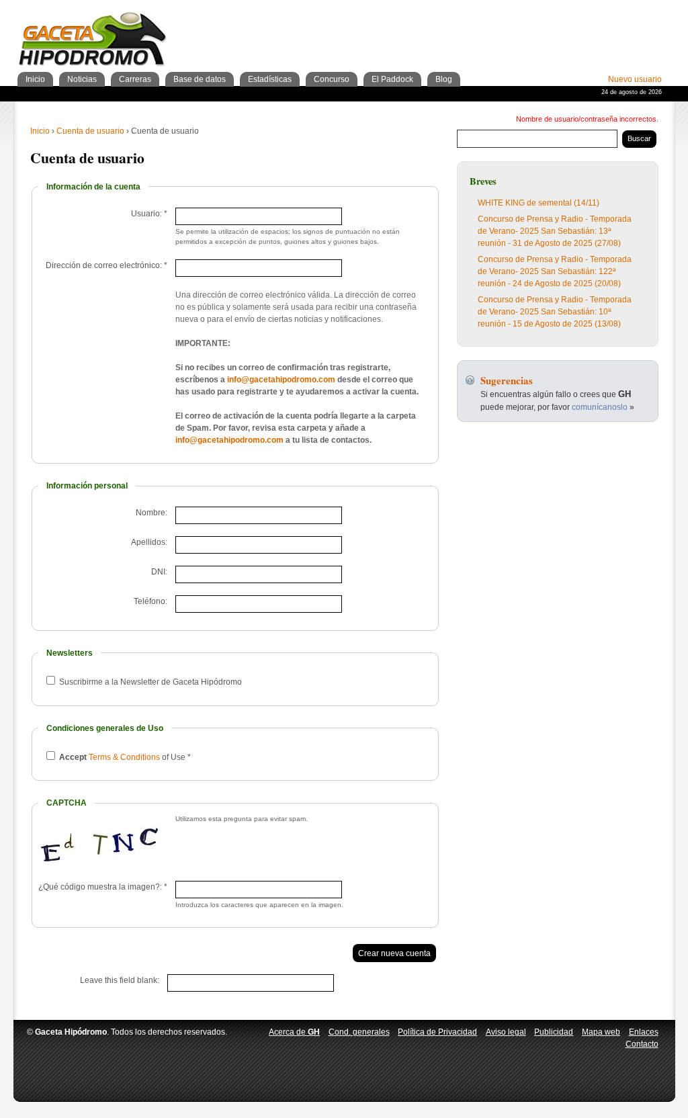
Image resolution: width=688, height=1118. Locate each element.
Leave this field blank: (119, 980)
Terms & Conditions (124, 757)
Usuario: (149, 213)
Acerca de (294, 1032)
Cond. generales (359, 1032)
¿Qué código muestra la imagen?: (102, 887)
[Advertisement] (504, 27)
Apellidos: (149, 542)
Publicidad (553, 1032)
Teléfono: (150, 601)
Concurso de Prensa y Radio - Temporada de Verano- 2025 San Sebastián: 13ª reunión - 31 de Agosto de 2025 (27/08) (555, 231)
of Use (125, 757)
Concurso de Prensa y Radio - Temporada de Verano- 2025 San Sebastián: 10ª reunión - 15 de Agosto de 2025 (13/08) (555, 312)
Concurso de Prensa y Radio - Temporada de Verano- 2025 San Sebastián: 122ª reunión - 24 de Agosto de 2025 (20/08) (555, 271)
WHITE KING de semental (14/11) (538, 203)
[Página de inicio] (93, 41)
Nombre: (151, 512)
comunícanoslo (600, 407)
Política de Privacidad (437, 1032)
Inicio (40, 131)
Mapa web (601, 1032)
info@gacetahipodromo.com (281, 379)
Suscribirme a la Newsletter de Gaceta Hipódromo (149, 682)
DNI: (159, 571)
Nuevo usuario (635, 79)
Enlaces (643, 1032)
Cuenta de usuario (90, 131)
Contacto (642, 1044)
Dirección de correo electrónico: (106, 265)
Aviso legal (506, 1032)
